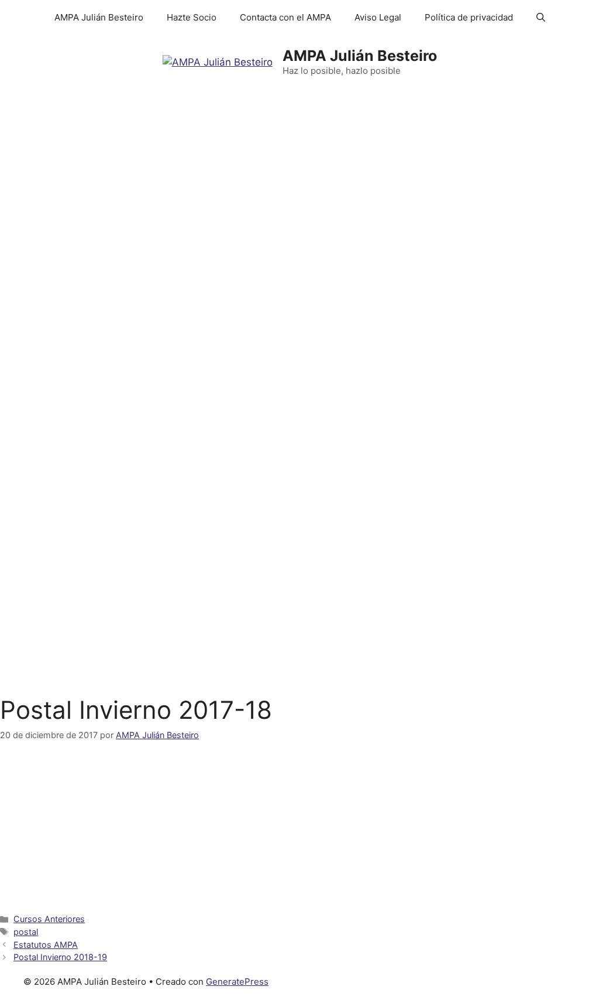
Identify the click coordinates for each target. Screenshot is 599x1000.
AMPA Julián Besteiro (98, 17)
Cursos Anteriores (49, 919)
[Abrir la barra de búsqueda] (541, 17)
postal (25, 932)
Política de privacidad (469, 17)
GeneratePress (237, 981)
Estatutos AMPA (45, 945)
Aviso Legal (377, 17)
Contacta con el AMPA (285, 17)
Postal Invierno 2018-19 (60, 957)
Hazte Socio (191, 17)
